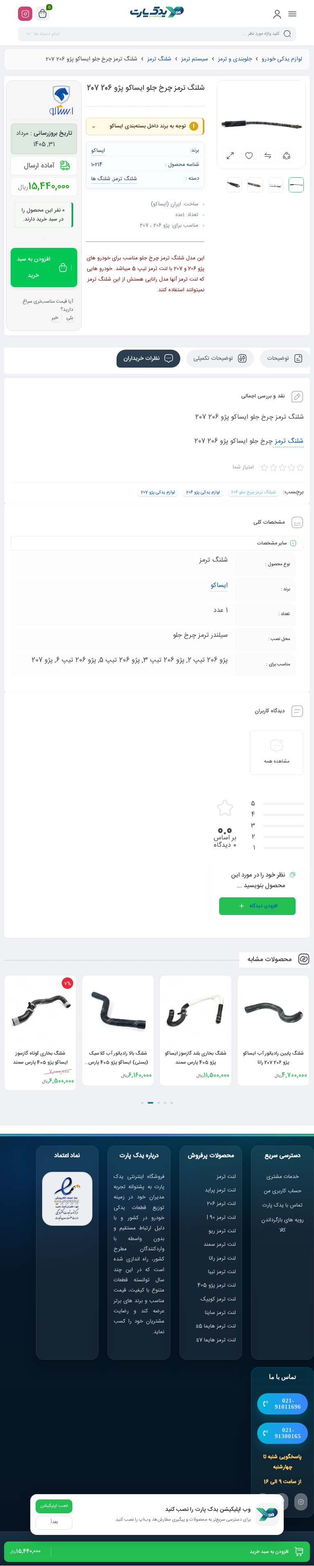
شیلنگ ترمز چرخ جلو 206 (253, 492)
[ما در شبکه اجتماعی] (25, 14)
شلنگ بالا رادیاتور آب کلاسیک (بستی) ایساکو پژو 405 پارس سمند (118, 1062)
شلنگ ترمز (159, 59)
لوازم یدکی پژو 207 (158, 492)
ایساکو (219, 585)
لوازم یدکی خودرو (282, 59)
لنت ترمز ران (223, 1258)
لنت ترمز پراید (220, 1190)
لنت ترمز (226, 1176)
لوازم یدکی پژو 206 (203, 492)
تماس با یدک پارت (282, 1205)
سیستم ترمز (194, 59)
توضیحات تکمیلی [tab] (214, 359)
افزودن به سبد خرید (33, 267)
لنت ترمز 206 (221, 1203)
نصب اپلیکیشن (54, 1506)
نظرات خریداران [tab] (142, 359)
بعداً (54, 1522)
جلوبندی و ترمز (235, 59)
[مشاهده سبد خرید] (42, 13)
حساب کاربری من (282, 1191)
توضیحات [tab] (279, 359)
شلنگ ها (101, 178)
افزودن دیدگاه (263, 906)
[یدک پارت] (157, 13)
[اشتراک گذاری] (286, 155)
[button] (171, 1103)
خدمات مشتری (283, 1176)
